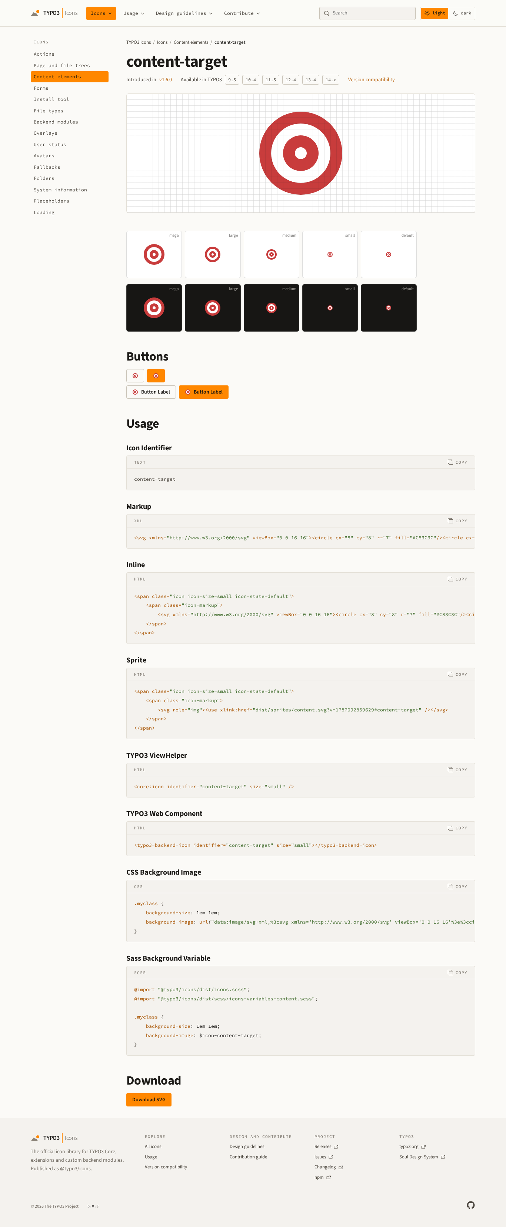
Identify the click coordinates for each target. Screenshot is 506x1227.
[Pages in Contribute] (258, 13)
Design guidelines (181, 13)
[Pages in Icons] (110, 13)
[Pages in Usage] (143, 13)
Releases (322, 1146)
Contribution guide (248, 1157)
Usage (130, 13)
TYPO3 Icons (138, 42)
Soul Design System (418, 1157)
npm (319, 1177)
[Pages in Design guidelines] (211, 13)
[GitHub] (470, 1205)
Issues (320, 1157)
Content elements (191, 42)
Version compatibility (371, 79)
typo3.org (409, 1146)
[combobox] (372, 13)
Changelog (325, 1167)
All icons (153, 1146)
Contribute (239, 13)
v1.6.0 (165, 79)
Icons (98, 13)
